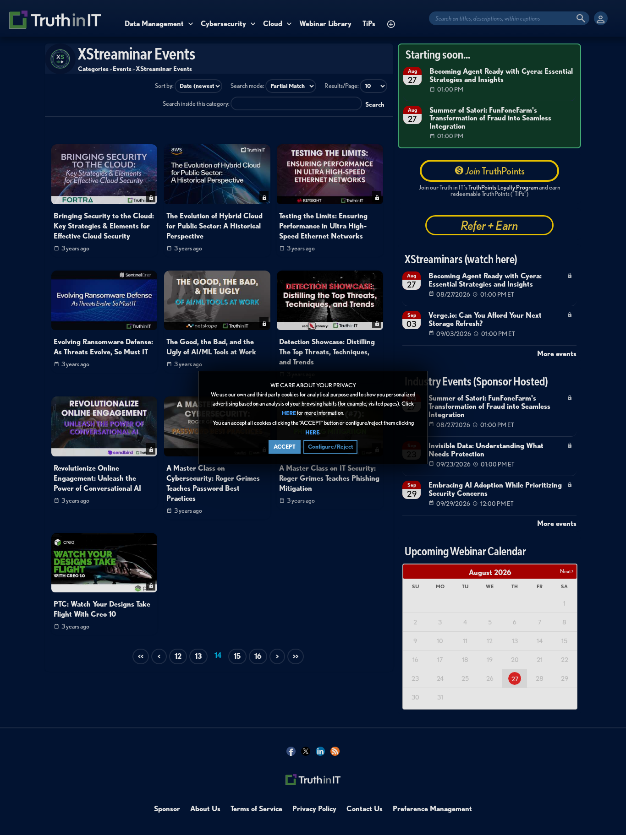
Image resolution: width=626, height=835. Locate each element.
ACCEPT (285, 446)
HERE (289, 413)
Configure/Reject (330, 446)
